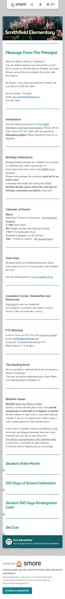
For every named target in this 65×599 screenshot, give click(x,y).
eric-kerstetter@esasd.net (25, 97)
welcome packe (48, 335)
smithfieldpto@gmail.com (25, 338)
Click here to (12, 304)
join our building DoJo (42, 277)
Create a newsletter (17, 590)
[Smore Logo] (19, 4)
